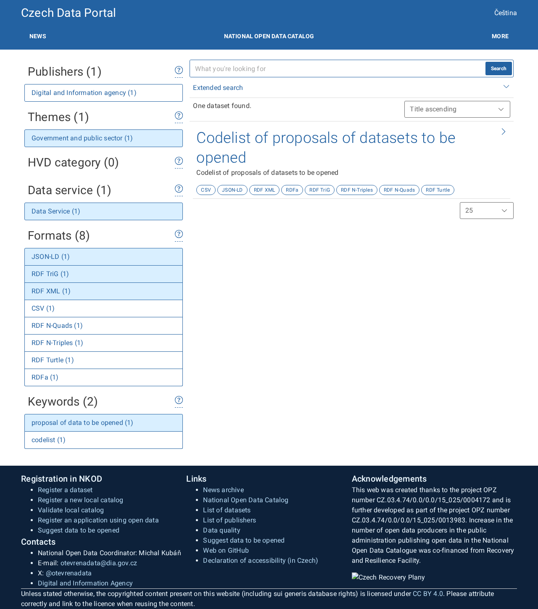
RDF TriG (319, 190)
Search (498, 68)
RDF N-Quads (399, 190)
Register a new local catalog (81, 500)
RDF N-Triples (357, 190)
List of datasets (227, 510)
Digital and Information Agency (85, 583)
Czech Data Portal (68, 13)
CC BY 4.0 (428, 594)
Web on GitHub (226, 550)
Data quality (221, 530)
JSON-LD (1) (51, 257)
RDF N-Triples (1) (57, 343)
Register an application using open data (98, 520)
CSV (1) (43, 308)
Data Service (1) (56, 211)
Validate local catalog (71, 510)
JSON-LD (232, 190)
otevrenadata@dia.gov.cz (99, 563)
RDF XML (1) (51, 291)
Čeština (505, 13)
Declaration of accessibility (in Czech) (260, 560)
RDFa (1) (45, 377)
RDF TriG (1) (50, 274)
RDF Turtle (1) (53, 360)
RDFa (292, 190)
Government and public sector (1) (82, 138)
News (37, 36)
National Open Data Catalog (245, 500)
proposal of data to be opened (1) (83, 423)
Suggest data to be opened (78, 530)
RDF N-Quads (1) (57, 326)
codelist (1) (49, 440)
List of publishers (229, 520)
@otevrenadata (69, 573)
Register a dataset (65, 490)
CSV (206, 190)
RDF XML (264, 190)
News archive (223, 490)
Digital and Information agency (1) (84, 93)
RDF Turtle (438, 190)
